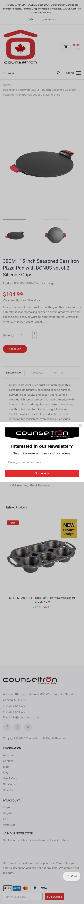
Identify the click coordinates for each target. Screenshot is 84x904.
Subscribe (42, 473)
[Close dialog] (80, 425)
